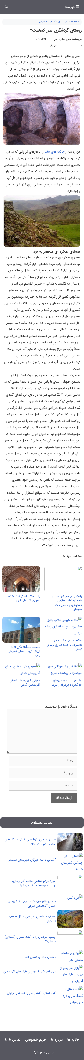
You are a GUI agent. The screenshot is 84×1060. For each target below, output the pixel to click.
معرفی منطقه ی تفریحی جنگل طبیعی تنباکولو (32, 919)
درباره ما (57, 1039)
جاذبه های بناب (54, 151)
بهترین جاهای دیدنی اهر (40, 956)
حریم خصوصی (35, 1039)
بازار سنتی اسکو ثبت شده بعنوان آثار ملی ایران (24, 598)
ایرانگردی (63, 22)
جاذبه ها (74, 22)
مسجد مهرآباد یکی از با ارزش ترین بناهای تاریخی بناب (24, 651)
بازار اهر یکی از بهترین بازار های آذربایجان (30, 971)
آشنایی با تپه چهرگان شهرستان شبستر (32, 859)
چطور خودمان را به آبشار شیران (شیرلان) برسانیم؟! (30, 939)
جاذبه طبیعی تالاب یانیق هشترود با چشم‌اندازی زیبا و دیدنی (64, 644)
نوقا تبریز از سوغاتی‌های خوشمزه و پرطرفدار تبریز (67, 682)
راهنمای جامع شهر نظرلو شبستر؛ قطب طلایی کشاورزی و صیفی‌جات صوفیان (67, 603)
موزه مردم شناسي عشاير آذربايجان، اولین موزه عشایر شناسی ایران (34, 883)
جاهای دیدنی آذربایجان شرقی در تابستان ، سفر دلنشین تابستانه (29, 842)
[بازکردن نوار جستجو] (6, 7)
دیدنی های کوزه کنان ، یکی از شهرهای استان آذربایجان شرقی (32, 903)
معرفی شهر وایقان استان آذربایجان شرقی (25, 682)
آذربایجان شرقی (47, 22)
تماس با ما (13, 1039)
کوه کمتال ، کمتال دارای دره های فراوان (31, 992)
